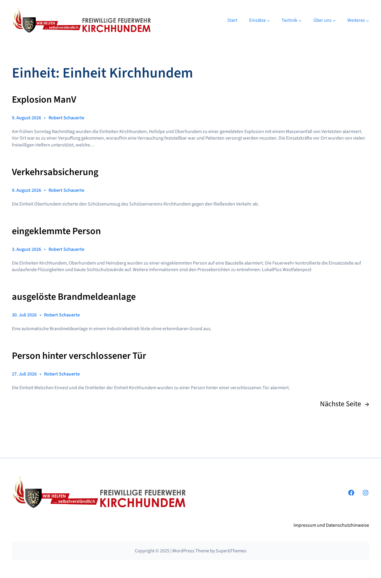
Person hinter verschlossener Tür (79, 356)
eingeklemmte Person (56, 231)
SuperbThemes (231, 551)
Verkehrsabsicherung (55, 172)
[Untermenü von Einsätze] (268, 20)
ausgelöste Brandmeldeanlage (74, 297)
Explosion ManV (44, 100)
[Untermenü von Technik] (300, 20)
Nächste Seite (344, 404)
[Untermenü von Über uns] (334, 20)
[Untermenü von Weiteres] (367, 20)
